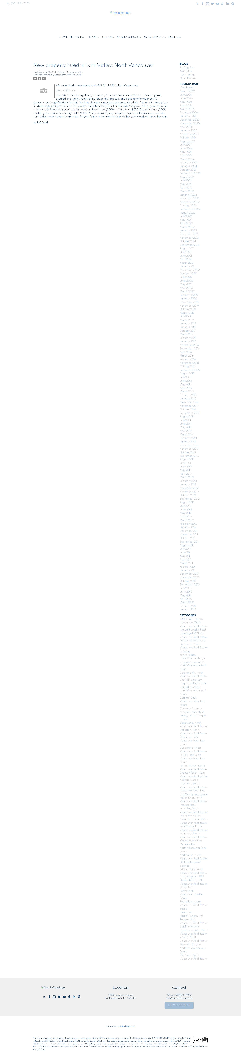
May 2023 (186, 184)
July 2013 (185, 463)
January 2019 (188, 323)
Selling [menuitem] (107, 37)
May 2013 (185, 470)
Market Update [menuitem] (154, 37)
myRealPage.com (126, 1026)
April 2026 (186, 105)
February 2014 (188, 438)
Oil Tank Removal (190, 862)
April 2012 (186, 517)
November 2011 (189, 534)
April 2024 (186, 155)
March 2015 (187, 391)
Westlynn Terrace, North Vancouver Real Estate (193, 948)
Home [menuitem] (64, 37)
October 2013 (188, 452)
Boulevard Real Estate (193, 640)
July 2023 (186, 180)
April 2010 (186, 599)
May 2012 (185, 513)
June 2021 (186, 256)
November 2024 (190, 134)
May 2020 (186, 284)
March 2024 (187, 159)
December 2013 (189, 445)
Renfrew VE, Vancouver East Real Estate (192, 894)
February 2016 (188, 359)
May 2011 (185, 556)
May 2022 (186, 220)
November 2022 (190, 202)
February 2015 (188, 395)
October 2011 (187, 538)
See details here (65, 90)
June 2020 (186, 281)
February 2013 (188, 481)
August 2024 (187, 141)
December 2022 (189, 198)
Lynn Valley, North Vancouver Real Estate (61, 75)
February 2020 (189, 295)
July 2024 (186, 145)
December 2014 (189, 402)
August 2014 (187, 416)
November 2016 (189, 345)
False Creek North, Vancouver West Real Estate (192, 758)
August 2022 (187, 213)
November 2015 (189, 363)
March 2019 (187, 320)
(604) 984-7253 (20, 3)
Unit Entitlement (189, 926)
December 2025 (190, 120)
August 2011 (187, 545)
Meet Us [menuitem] (174, 37)
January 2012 (188, 527)
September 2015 (190, 370)
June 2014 (186, 424)
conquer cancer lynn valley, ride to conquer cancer (193, 715)
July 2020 (186, 277)
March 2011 (186, 563)
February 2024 (189, 163)
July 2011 (185, 549)
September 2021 (190, 245)
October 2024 (188, 137)
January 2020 (188, 298)
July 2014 (185, 420)
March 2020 (187, 291)
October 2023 (188, 170)
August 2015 (187, 373)
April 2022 (186, 223)
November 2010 (189, 577)
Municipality (187, 844)
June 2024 (186, 148)
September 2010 (190, 584)
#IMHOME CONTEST (192, 619)
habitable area (189, 780)
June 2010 (186, 592)
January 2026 (188, 116)
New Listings (187, 74)
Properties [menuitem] (77, 37)
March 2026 (187, 109)
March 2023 (187, 191)
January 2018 (188, 327)
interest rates (188, 805)
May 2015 (185, 384)
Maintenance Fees (191, 841)
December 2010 (189, 574)
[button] (18, 3)
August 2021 (187, 248)
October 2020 (188, 273)
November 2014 (189, 406)
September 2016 (190, 348)
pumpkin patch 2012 (192, 876)
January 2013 (188, 484)
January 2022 (188, 230)
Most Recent (187, 87)
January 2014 (188, 442)
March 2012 (187, 520)
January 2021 (188, 266)
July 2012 (185, 506)
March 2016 (187, 356)
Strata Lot (186, 912)
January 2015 (188, 398)
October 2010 (188, 581)
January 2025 (188, 130)
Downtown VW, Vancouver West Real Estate (192, 741)
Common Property (191, 708)
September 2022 (190, 209)
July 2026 (186, 95)
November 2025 (190, 123)
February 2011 (188, 567)
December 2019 (189, 302)
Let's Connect (179, 1005)
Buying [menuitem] (93, 37)
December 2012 (189, 488)
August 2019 (187, 313)
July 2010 (185, 588)
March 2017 (187, 334)
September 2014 (190, 413)
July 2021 (185, 252)
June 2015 (186, 381)
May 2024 (186, 152)
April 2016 (186, 352)
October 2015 (188, 366)
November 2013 (189, 449)
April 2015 (186, 388)
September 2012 (190, 499)
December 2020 (190, 270)
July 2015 (185, 377)
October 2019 (188, 309)
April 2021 (186, 259)
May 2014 (185, 427)
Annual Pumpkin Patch (193, 630)
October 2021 (188, 241)
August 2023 (187, 177)
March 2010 (187, 602)
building (185, 651)
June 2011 (185, 552)
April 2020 (186, 288)
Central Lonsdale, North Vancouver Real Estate (193, 690)
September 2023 (190, 173)
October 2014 (188, 409)
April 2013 (186, 474)
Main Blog (186, 71)
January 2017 (188, 341)
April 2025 (186, 127)
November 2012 (189, 492)
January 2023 (188, 195)
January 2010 (188, 609)
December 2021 (189, 234)
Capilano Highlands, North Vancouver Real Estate (193, 665)
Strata (183, 909)
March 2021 (187, 263)
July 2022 (186, 216)
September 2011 (189, 542)
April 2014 (186, 431)
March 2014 (187, 434)
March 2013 (187, 477)
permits (184, 866)
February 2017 (188, 338)
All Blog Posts (187, 67)
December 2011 (189, 531)
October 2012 (188, 495)
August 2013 (187, 459)
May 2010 (186, 595)
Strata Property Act (191, 916)
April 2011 (185, 559)
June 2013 (186, 467)
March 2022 (187, 227)
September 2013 (190, 456)
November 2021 (189, 238)
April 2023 (186, 188)
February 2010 (188, 606)
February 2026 (189, 112)
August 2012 (187, 502)
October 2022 (188, 205)
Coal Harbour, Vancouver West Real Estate (192, 701)
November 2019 (189, 306)
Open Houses (188, 78)
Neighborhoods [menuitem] (128, 37)
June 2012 (186, 509)
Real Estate (186, 887)
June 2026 (186, 98)
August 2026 (187, 91)
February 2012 (188, 524)
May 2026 (186, 102)
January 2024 (188, 166)
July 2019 (185, 316)
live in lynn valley (190, 816)
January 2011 (187, 570)
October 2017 (188, 331)
